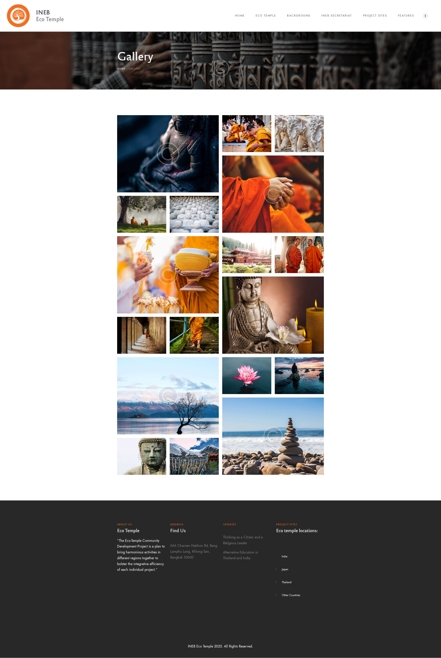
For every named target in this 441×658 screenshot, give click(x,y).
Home (121, 68)
